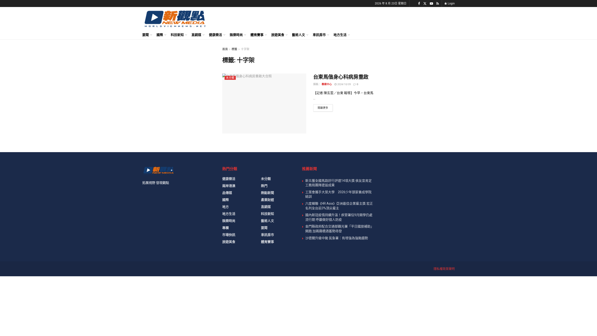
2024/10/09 (344, 84)
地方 (225, 207)
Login (451, 3)
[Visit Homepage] (174, 18)
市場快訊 (228, 235)
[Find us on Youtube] (431, 3)
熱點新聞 (267, 193)
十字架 (245, 49)
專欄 (225, 228)
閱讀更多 (325, 107)
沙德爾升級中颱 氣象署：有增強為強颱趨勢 (336, 238)
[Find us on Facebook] (419, 3)
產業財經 (267, 200)
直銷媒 (196, 35)
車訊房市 (319, 35)
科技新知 (177, 35)
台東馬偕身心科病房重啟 (340, 77)
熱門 (264, 186)
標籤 (234, 49)
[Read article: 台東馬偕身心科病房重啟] (264, 103)
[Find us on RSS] (437, 3)
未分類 (230, 77)
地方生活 (340, 35)
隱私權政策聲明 (444, 268)
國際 (159, 35)
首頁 (225, 49)
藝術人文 (298, 35)
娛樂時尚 (236, 35)
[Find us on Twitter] (425, 3)
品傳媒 (227, 193)
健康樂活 (215, 35)
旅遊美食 (277, 35)
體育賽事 (257, 35)
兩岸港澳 (228, 186)
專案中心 (327, 84)
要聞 (145, 35)
